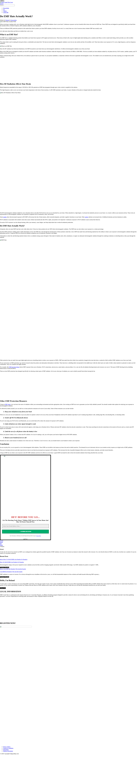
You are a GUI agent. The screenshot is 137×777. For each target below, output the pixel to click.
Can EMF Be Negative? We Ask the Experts (11, 571)
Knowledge (6, 8)
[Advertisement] (68, 70)
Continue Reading (4, 567)
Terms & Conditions (8, 748)
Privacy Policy (38, 535)
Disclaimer (6, 749)
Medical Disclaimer (8, 751)
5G (4, 9)
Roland (7, 20)
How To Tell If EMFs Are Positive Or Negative (12, 562)
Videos (5, 11)
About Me (5, 12)
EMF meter (7, 404)
